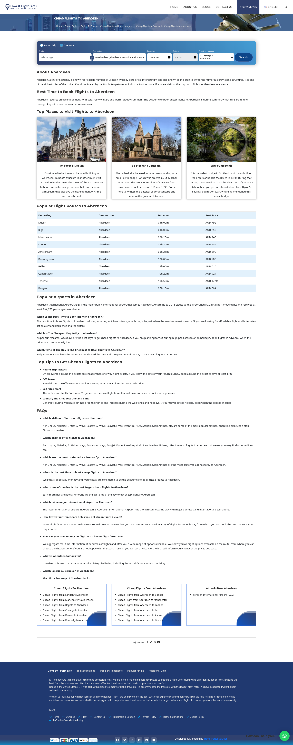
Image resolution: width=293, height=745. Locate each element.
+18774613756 (248, 6)
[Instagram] (132, 740)
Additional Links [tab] (158, 670)
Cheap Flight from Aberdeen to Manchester (142, 599)
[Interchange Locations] (92, 57)
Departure (151, 51)
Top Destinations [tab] (86, 670)
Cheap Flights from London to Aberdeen (66, 594)
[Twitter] (125, 740)
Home (174, 6)
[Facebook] (117, 740)
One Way (69, 45)
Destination (97, 51)
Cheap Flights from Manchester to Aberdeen (68, 599)
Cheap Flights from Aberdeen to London (140, 605)
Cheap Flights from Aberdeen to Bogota (140, 594)
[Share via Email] (158, 642)
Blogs (206, 6)
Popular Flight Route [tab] (111, 670)
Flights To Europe (89, 26)
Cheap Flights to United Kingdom (117, 26)
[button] (284, 736)
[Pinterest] (139, 740)
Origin (41, 51)
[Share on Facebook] (147, 642)
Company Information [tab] (60, 670)
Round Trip (50, 45)
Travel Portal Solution (216, 738)
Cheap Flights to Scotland (149, 26)
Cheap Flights (71, 26)
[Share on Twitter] (151, 642)
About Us (190, 6)
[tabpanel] (144, 700)
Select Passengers (206, 51)
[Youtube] (154, 740)
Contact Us (224, 6)
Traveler (206, 57)
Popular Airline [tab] (135, 670)
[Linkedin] (146, 740)
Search (243, 55)
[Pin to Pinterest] (155, 642)
